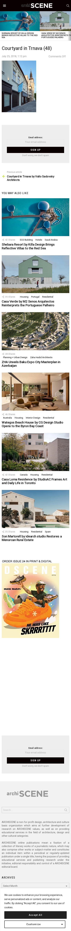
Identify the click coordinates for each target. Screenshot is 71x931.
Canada (24, 474)
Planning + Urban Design (15, 357)
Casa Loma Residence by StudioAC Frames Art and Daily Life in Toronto (34, 481)
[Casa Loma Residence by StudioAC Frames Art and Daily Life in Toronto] (35, 452)
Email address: (35, 137)
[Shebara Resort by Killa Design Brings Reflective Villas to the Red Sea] (20, 21)
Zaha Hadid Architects (41, 357)
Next (69, 26)
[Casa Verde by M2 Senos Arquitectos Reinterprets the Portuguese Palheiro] (35, 274)
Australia (7, 417)
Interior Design (33, 417)
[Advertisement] (35, 688)
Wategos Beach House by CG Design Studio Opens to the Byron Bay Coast (32, 424)
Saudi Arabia (51, 240)
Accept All (35, 915)
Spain (48, 531)
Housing (24, 296)
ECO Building (26, 240)
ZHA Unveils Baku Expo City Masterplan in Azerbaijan (31, 364)
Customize (33, 924)
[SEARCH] (68, 5)
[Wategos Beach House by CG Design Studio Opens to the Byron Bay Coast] (35, 391)
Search (65, 810)
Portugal (35, 296)
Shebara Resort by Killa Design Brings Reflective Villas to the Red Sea (20, 35)
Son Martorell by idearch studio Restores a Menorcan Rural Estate (32, 538)
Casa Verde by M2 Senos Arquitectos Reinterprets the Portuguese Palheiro (28, 303)
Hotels (39, 240)
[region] (35, 909)
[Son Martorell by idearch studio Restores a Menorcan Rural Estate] (35, 509)
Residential (47, 296)
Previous (1, 26)
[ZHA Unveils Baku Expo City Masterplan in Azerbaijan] (35, 331)
